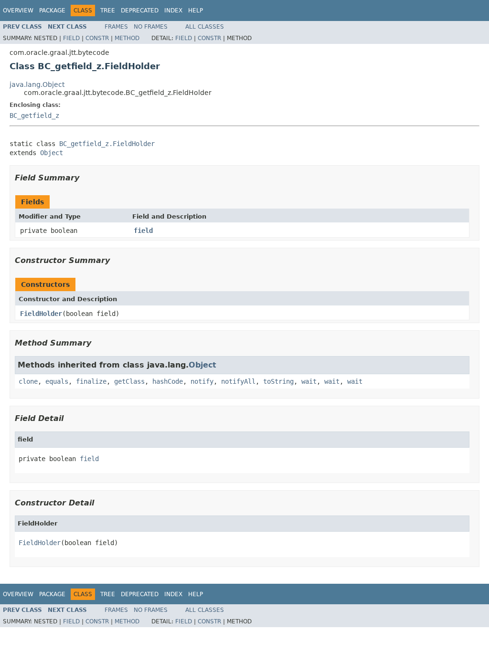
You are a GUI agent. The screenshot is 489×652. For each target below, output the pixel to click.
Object (51, 153)
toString (278, 381)
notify (202, 381)
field (143, 230)
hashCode (167, 381)
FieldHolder (41, 313)
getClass (129, 381)
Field (71, 38)
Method (127, 38)
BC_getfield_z (34, 115)
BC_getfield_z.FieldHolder (107, 143)
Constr (97, 38)
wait (309, 381)
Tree (107, 10)
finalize (91, 381)
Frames (116, 26)
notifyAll (238, 381)
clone (28, 381)
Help (195, 10)
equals (56, 381)
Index (173, 10)
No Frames (151, 26)
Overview (18, 10)
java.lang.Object (37, 84)
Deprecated (140, 10)
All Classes (204, 26)
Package (52, 10)
